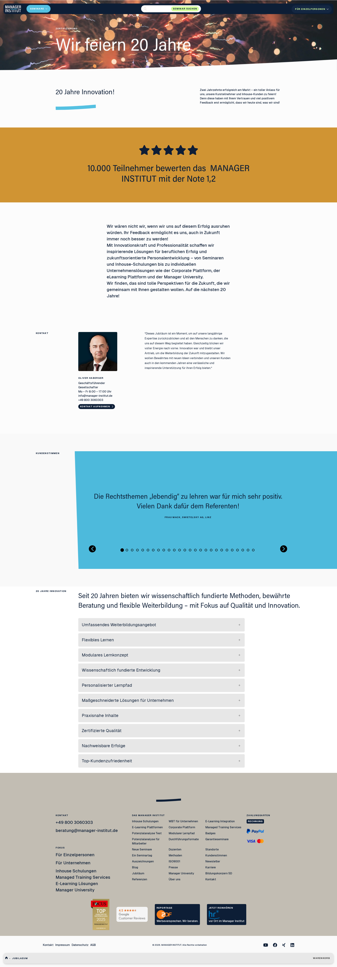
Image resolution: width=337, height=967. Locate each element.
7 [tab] (153, 550)
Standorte (212, 849)
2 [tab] (127, 550)
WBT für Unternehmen (183, 821)
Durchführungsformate (184, 839)
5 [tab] (142, 550)
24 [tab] (243, 550)
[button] (171, 8)
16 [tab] (200, 550)
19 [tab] (216, 550)
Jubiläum (138, 873)
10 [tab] (169, 550)
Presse (173, 867)
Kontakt (210, 879)
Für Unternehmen (73, 862)
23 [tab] (237, 550)
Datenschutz (80, 945)
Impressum (62, 945)
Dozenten (175, 849)
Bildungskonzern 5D (218, 873)
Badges (210, 833)
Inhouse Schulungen (76, 871)
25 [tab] (248, 550)
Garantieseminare (217, 839)
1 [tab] (122, 550)
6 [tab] (148, 550)
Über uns (174, 879)
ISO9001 (174, 861)
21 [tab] (227, 550)
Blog (135, 867)
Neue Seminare (142, 849)
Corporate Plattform (182, 827)
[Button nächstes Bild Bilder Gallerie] (283, 548)
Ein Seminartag (142, 855)
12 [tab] (179, 550)
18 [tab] (211, 550)
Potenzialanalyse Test (147, 833)
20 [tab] (221, 550)
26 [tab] (253, 550)
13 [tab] (185, 550)
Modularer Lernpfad (182, 833)
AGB (93, 945)
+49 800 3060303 (74, 822)
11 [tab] (174, 550)
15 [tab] (195, 550)
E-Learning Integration (220, 821)
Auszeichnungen (143, 861)
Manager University (75, 890)
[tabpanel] (188, 505)
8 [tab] (158, 550)
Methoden (175, 855)
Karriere (210, 867)
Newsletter (212, 861)
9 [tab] (164, 550)
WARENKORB (321, 958)
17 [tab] (206, 550)
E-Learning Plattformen (147, 827)
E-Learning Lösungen (77, 883)
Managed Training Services (83, 877)
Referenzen (139, 879)
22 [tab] (232, 550)
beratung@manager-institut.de (87, 830)
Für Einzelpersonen (75, 854)
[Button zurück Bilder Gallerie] (92, 548)
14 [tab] (190, 550)
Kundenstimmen (216, 855)
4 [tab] (137, 550)
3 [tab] (132, 550)
